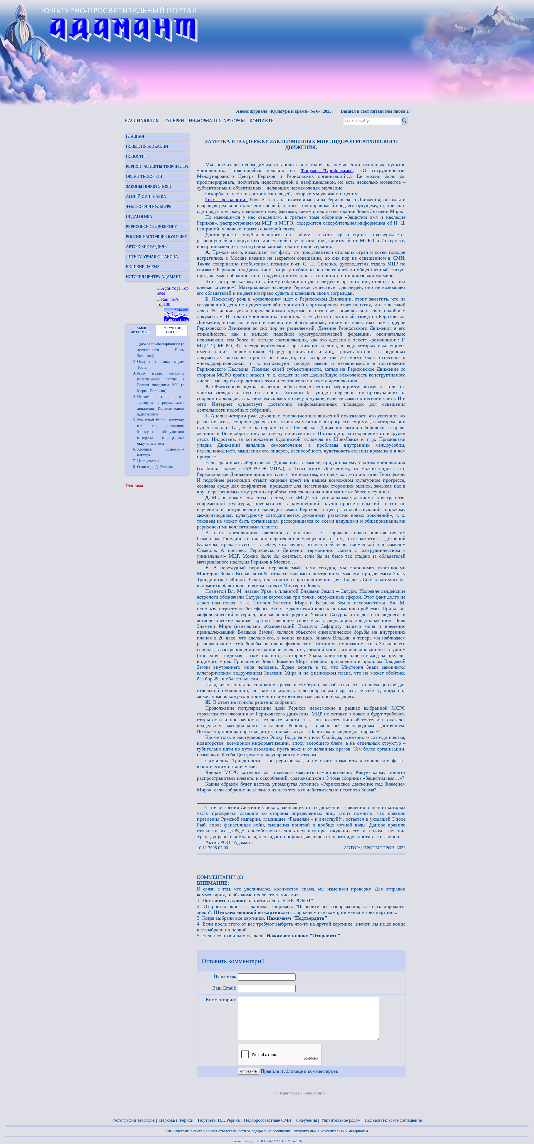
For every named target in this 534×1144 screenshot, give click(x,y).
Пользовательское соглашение (393, 1120)
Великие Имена (143, 267)
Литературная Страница (152, 257)
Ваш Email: (224, 988)
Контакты (262, 120)
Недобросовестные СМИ (267, 1120)
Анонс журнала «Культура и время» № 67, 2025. (267, 111)
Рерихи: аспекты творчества (157, 166)
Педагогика (139, 217)
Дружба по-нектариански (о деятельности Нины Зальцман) (160, 350)
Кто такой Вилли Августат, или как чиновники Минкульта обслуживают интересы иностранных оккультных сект (160, 432)
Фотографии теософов (133, 1120)
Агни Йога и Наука (146, 197)
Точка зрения (314, 1093)
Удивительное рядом (340, 1120)
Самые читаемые (140, 330)
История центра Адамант (153, 277)
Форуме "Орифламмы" (327, 170)
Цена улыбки (148, 461)
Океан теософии (144, 176)
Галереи (174, 120)
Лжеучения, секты (172, 330)
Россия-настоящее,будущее (156, 237)
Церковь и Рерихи (176, 1120)
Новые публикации (147, 146)
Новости (135, 156)
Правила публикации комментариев (299, 1071)
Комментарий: (221, 999)
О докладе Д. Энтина (155, 467)
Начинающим (142, 120)
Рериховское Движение (151, 227)
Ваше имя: (225, 976)
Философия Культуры (149, 207)
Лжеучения (306, 1120)
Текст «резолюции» (226, 199)
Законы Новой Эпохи (148, 186)
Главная (135, 136)
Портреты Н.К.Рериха (219, 1120)
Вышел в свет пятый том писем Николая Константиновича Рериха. (391, 111)
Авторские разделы (147, 247)
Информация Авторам (217, 120)
